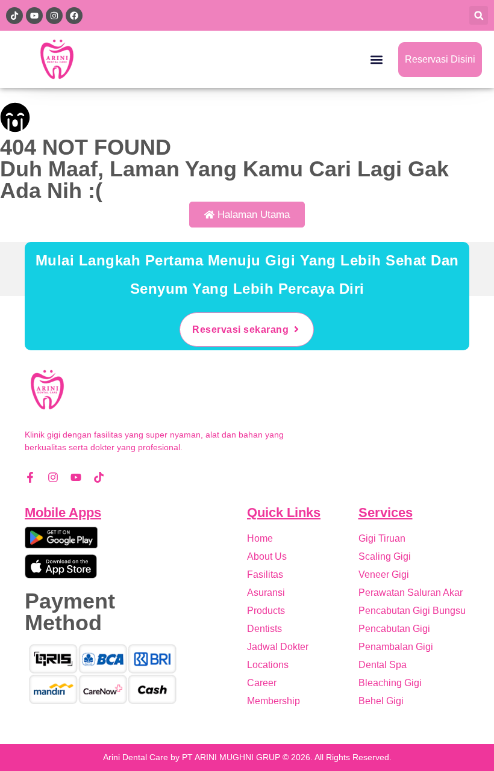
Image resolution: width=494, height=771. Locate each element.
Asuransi (266, 592)
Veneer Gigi (383, 574)
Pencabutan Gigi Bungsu (412, 610)
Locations (268, 665)
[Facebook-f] (30, 477)
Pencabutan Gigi (394, 629)
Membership (273, 701)
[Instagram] (53, 477)
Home (260, 538)
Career (262, 683)
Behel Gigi (381, 701)
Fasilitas (265, 574)
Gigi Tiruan (381, 538)
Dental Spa (382, 665)
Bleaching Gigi (390, 683)
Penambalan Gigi (395, 647)
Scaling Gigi (384, 556)
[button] (478, 15)
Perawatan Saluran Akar (410, 592)
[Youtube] (75, 477)
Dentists (264, 629)
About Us (267, 556)
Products (266, 610)
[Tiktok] (98, 477)
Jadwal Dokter (277, 647)
